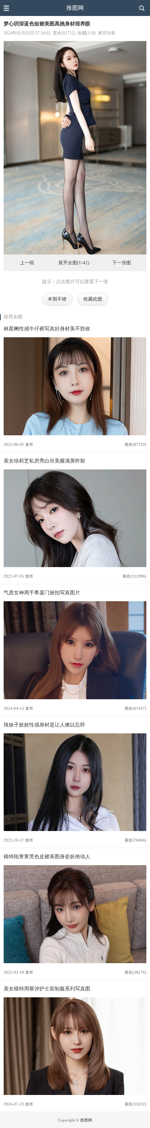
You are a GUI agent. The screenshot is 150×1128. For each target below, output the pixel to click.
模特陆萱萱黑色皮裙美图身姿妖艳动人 (47, 856)
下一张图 (121, 262)
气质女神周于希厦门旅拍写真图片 (42, 592)
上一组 (27, 262)
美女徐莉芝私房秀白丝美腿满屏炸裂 (44, 461)
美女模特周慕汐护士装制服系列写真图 (47, 988)
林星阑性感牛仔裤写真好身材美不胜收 (47, 328)
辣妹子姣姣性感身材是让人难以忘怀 (44, 725)
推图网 (75, 8)
